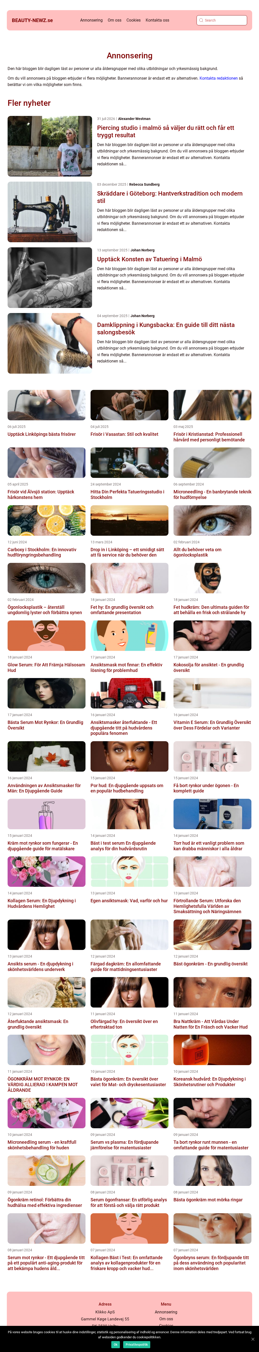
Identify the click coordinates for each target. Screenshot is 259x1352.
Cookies (133, 20)
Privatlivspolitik (137, 1344)
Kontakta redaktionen (219, 78)
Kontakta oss (157, 20)
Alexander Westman (134, 119)
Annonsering (91, 20)
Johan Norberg (143, 250)
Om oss (114, 20)
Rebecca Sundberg (144, 184)
